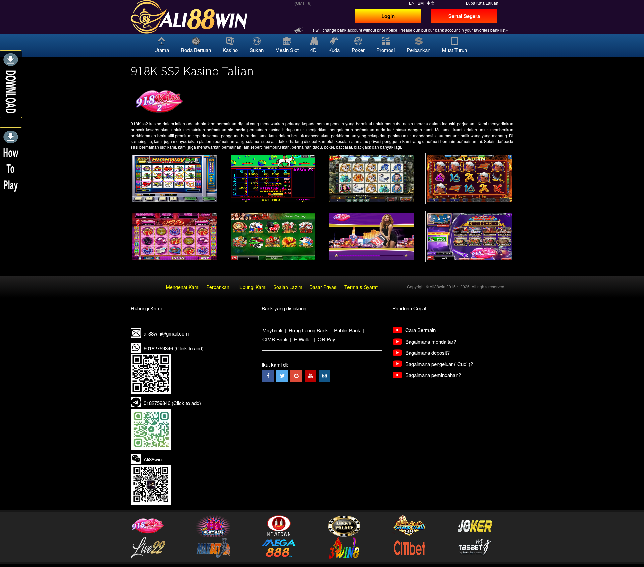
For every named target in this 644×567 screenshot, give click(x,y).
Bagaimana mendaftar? (430, 341)
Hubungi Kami (251, 287)
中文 (431, 3)
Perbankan (217, 287)
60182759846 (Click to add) (174, 348)
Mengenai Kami (182, 287)
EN (412, 3)
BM (421, 3)
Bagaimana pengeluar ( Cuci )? (439, 363)
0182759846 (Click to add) (172, 402)
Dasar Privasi (323, 287)
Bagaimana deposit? (427, 352)
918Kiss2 (139, 123)
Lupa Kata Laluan (482, 3)
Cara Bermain (420, 329)
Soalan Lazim (287, 287)
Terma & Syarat (361, 287)
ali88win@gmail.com (166, 333)
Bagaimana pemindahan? (433, 374)
